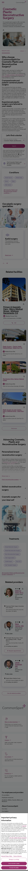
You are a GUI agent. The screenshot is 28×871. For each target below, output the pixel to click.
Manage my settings (14, 859)
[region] (14, 841)
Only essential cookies (14, 863)
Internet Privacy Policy (6, 856)
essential (24, 826)
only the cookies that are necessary (18, 837)
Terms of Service (17, 856)
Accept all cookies (14, 867)
